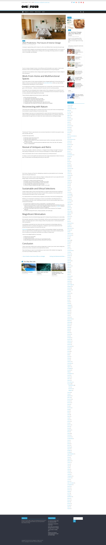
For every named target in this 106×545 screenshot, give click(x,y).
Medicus (68, 324)
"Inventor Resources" (71, 108)
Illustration (70, 388)
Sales (68, 412)
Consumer (69, 195)
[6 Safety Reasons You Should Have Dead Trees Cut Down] (58, 264)
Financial (68, 240)
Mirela (68, 330)
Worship (68, 505)
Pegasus (68, 366)
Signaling (69, 429)
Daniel (68, 206)
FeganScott (69, 233)
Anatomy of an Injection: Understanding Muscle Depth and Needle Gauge (47, 2)
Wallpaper (70, 390)
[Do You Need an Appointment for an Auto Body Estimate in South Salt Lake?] (71, 82)
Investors (69, 293)
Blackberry (69, 149)
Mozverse (69, 339)
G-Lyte (68, 259)
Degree (68, 209)
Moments (69, 334)
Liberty (68, 312)
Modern (68, 332)
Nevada (68, 347)
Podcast (68, 377)
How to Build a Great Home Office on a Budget (33, 256)
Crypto (68, 202)
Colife (68, 190)
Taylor (68, 465)
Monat (68, 335)
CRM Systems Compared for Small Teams (75, 45)
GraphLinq (69, 265)
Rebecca (68, 397)
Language (69, 305)
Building (68, 165)
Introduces (69, 289)
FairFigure (69, 230)
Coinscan (69, 188)
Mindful (68, 327)
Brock (68, 163)
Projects (26, 11)
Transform (69, 477)
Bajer (68, 134)
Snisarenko (69, 436)
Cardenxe (69, 173)
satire (68, 414)
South (68, 440)
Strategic (69, 450)
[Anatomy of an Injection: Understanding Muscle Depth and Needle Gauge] (71, 62)
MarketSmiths (69, 318)
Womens (69, 503)
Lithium (68, 313)
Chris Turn (77, 36)
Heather (68, 272)
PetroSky (69, 370)
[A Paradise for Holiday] (29, 264)
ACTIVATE (69, 112)
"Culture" (69, 106)
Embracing (24, 229)
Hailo (68, 269)
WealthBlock (69, 496)
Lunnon (68, 317)
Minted (68, 329)
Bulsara (68, 166)
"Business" (69, 105)
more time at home (48, 83)
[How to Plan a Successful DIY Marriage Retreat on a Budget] (71, 49)
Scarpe (68, 419)
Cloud (68, 187)
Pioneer (68, 375)
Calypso (68, 170)
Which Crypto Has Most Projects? (42, 272)
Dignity (68, 214)
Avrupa (68, 132)
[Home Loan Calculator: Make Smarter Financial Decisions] (71, 94)
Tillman (68, 469)
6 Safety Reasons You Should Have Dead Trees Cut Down (57, 273)
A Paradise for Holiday (27, 272)
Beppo (68, 137)
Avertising (69, 130)
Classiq (68, 183)
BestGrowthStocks (70, 139)
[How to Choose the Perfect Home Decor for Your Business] (71, 70)
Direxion (68, 216)
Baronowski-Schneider (71, 136)
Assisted (68, 129)
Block (68, 151)
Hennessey (69, 276)
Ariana (68, 124)
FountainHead (69, 250)
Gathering (69, 260)
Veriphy (68, 491)
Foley (68, 247)
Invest (68, 291)
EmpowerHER (69, 223)
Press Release (69, 382)
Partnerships (69, 363)
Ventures (69, 489)
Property (68, 392)
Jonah (68, 298)
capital (68, 171)
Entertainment (71, 385)
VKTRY (68, 493)
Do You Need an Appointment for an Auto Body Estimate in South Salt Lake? (79, 85)
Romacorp (69, 407)
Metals (68, 325)
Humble (68, 277)
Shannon (69, 424)
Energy (68, 224)
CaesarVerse (69, 168)
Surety (68, 457)
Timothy (68, 472)
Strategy (68, 452)
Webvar (68, 498)
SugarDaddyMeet (70, 453)
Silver (68, 431)
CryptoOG (69, 204)
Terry (68, 467)
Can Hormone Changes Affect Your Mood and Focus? (74, 33)
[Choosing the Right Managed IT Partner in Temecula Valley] (71, 76)
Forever (68, 248)
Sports (68, 445)
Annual (68, 120)
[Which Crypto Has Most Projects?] (43, 264)
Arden (68, 122)
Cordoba (68, 199)
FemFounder (69, 235)
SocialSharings (69, 438)
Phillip (68, 371)
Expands (68, 226)
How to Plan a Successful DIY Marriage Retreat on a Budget (79, 51)
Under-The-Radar (70, 482)
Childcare (69, 182)
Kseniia (68, 303)
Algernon (69, 115)
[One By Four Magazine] (23, 12)
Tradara (68, 474)
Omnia (68, 359)
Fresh (68, 257)
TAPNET (68, 462)
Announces (69, 118)
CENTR (68, 177)
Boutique (69, 156)
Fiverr (68, 243)
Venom (68, 488)
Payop (68, 365)
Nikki (68, 354)
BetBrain (69, 141)
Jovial (68, 300)
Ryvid (68, 411)
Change (68, 180)
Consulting (69, 194)
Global (68, 262)
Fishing (68, 241)
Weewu (68, 500)
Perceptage (69, 368)
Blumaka (69, 153)
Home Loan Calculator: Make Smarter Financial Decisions (79, 95)
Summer (68, 455)
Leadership (69, 306)
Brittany (68, 161)
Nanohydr (69, 342)
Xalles (68, 506)
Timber (68, 471)
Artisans (68, 127)
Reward (68, 404)
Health (68, 271)
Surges (68, 459)
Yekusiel (68, 508)
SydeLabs (69, 460)
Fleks (68, 245)
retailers (58, 206)
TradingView (69, 476)
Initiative (68, 281)
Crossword (69, 200)
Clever (68, 185)
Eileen (68, 221)
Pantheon (69, 361)
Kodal (68, 301)
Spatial (68, 443)
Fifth (68, 238)
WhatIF (68, 501)
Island (68, 294)
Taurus (68, 464)
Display (68, 218)
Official (68, 358)
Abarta (68, 110)
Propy (68, 394)
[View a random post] (83, 12)
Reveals (68, 400)
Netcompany (69, 346)
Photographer (69, 373)
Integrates (69, 286)
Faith (68, 231)
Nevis (68, 349)
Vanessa (68, 486)
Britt (68, 159)
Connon (68, 192)
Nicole (68, 353)
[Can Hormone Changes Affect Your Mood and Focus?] (75, 20)
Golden (68, 264)
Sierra (68, 428)
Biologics (69, 146)
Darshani (69, 207)
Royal (68, 409)
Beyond (68, 142)
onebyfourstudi (33, 44)
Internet (68, 288)
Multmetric (69, 341)
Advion (68, 113)
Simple (68, 433)
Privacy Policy (38, 11)
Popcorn (68, 380)
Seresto (68, 421)
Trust (68, 479)
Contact (32, 11)
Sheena (68, 426)
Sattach (68, 416)
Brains (68, 158)
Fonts (69, 386)
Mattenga (69, 322)
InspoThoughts (70, 284)
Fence (68, 236)
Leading (68, 308)
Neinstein (69, 344)
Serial (68, 423)
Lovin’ (68, 315)
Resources (69, 399)
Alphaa (68, 117)
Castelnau (69, 175)
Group (68, 267)
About (43, 11)
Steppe (68, 448)
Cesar (68, 178)
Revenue (68, 402)
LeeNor (68, 310)
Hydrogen (69, 279)
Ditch (68, 219)
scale (68, 418)
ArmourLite (69, 125)
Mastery (68, 320)
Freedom (69, 255)
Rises (68, 406)
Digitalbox (69, 212)
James (68, 296)
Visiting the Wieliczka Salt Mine (58, 256)
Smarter (68, 435)
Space (68, 441)
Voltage (68, 494)
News (24, 40)
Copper (68, 197)
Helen (68, 274)
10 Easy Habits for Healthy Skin (78, 58)
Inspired (68, 282)
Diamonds (69, 211)
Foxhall (68, 252)
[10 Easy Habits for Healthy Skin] (71, 56)
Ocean (68, 356)
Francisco (69, 253)
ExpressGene (69, 228)
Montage (69, 337)
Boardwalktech (70, 154)
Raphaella (69, 395)
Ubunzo (68, 481)
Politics (68, 378)
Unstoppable (69, 484)
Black (68, 147)
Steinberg (69, 447)
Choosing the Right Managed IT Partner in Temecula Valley (79, 78)
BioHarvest (69, 144)
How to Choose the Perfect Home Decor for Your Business (79, 72)
